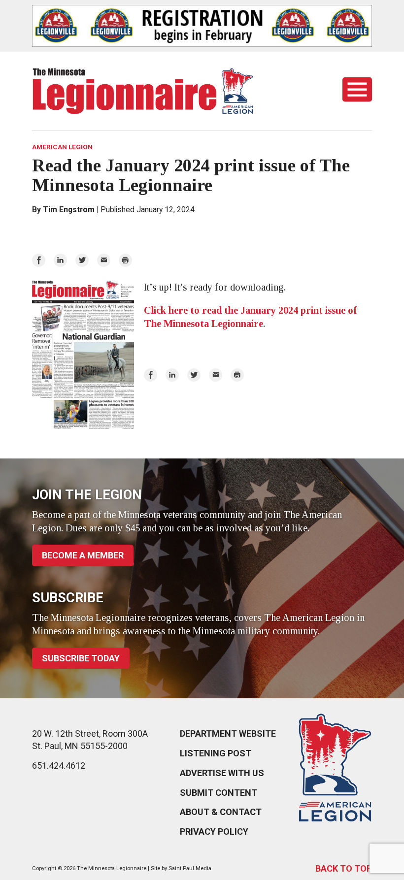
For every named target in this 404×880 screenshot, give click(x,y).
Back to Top (343, 868)
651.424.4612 (58, 765)
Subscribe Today (81, 658)
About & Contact (221, 812)
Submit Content (218, 792)
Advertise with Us (222, 773)
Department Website (228, 733)
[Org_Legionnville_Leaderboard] (202, 26)
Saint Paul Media (189, 868)
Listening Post (215, 753)
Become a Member (83, 555)
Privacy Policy (214, 831)
